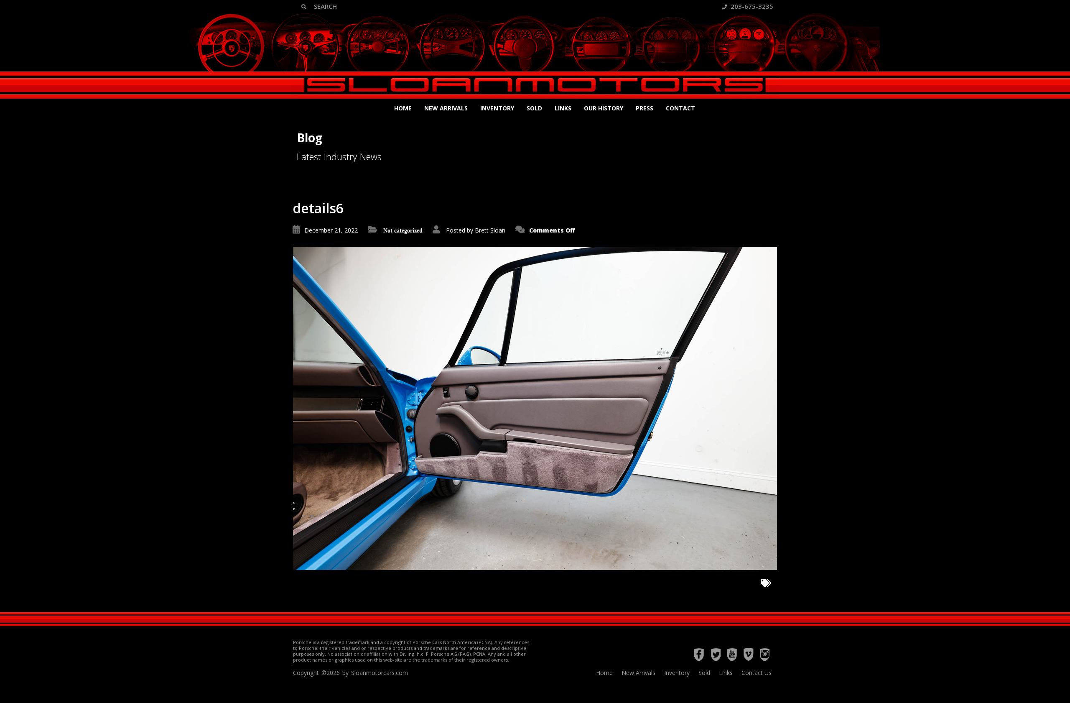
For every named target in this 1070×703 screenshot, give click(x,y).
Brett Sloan (490, 230)
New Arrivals (446, 108)
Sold (534, 108)
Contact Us (756, 673)
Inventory (497, 108)
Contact (680, 108)
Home (403, 108)
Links (563, 108)
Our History (603, 108)
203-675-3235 (751, 6)
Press (644, 108)
